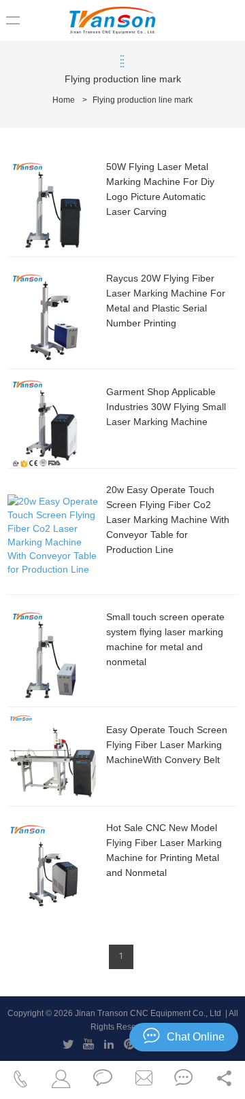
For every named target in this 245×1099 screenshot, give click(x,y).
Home (63, 100)
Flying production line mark (143, 100)
